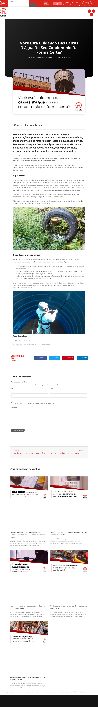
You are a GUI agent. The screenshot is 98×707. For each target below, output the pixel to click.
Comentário (14, 407)
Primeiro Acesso (46, 2)
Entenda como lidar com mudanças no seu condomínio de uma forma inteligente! (68, 692)
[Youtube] (91, 14)
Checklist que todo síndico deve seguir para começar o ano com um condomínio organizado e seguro (28, 535)
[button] (64, 125)
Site (12, 396)
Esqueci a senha (46, 4)
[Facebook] (89, 11)
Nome (13, 388)
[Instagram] (93, 11)
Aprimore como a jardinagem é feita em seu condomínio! (22, 692)
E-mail (52, 388)
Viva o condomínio (24, 340)
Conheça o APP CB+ (57, 3)
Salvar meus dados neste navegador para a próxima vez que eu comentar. (34, 403)
